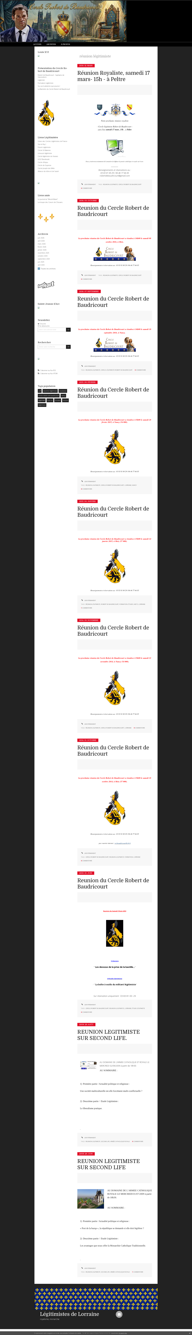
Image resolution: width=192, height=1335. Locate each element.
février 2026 (42, 247)
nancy (63, 395)
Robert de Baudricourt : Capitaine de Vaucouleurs (51, 76)
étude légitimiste (138, 1008)
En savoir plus (123, 1333)
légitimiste (42, 405)
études (130, 604)
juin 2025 (41, 262)
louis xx (50, 400)
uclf (39, 391)
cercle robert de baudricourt (48, 395)
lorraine (57, 400)
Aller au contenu (7, 2)
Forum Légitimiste (44, 147)
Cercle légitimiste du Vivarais (48, 156)
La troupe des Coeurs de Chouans (50, 202)
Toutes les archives (48, 268)
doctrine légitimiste (50, 391)
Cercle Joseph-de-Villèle (46, 168)
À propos (65, 44)
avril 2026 (41, 241)
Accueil (37, 44)
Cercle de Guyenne (44, 165)
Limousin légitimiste (45, 153)
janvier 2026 (42, 250)
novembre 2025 (43, 253)
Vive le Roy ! (42, 144)
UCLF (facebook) (43, 159)
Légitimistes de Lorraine (69, 1314)
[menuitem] (38, 44)
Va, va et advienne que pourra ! (49, 86)
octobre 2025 (43, 256)
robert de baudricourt (110, 604)
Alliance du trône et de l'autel (48, 171)
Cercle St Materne (44, 150)
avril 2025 (41, 265)
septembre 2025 (44, 259)
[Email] (119, 1314)
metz (136, 604)
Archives (51, 44)
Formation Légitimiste (45, 83)
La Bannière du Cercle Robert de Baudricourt (54, 89)
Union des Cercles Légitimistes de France (52, 141)
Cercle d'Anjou (43, 162)
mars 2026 (41, 244)
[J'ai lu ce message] (190, 1333)
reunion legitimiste (110, 184)
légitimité (41, 400)
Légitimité (41, 80)
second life (105, 1141)
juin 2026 (41, 238)
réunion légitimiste (93, 604)
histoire (65, 400)
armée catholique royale (120, 1141)
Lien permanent (90, 184)
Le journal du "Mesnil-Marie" (48, 199)
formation (123, 604)
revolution (62, 391)
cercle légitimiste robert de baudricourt (116, 370)
